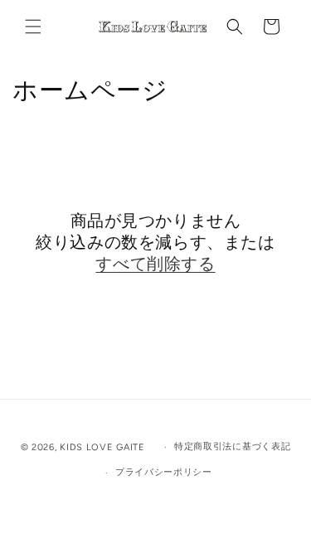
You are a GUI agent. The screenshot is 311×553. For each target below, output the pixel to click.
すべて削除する (155, 264)
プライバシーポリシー (163, 472)
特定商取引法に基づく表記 (232, 446)
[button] (33, 26)
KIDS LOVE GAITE (104, 447)
